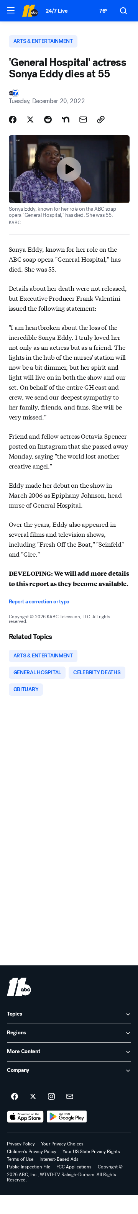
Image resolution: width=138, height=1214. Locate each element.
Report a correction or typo (39, 601)
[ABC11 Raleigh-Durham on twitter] (33, 1096)
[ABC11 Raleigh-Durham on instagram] (51, 1096)
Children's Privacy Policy (31, 1151)
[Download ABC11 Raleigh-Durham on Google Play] (67, 1117)
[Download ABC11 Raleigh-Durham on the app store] (25, 1117)
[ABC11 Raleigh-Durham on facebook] (14, 1096)
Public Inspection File (28, 1167)
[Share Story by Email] (83, 119)
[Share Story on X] (30, 119)
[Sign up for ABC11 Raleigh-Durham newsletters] (69, 1096)
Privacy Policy (21, 1144)
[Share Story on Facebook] (12, 119)
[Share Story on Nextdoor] (65, 119)
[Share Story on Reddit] (47, 119)
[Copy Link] (100, 119)
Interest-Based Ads (59, 1159)
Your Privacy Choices (62, 1144)
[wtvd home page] (19, 987)
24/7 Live (56, 11)
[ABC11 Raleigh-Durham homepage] (30, 11)
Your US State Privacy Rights (91, 1151)
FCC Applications (74, 1167)
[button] (11, 10)
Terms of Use (20, 1159)
